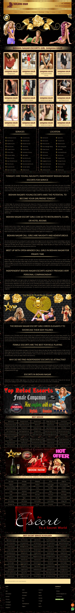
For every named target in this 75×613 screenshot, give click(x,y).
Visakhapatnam (25, 603)
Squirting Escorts (50, 569)
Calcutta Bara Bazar (11, 488)
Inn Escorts (50, 559)
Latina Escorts (11, 569)
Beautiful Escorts (64, 446)
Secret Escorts (63, 546)
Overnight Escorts (24, 439)
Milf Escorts (37, 424)
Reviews (34, 12)
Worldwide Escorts (50, 556)
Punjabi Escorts (61, 158)
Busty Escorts (10, 146)
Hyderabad (24, 592)
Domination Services (27, 152)
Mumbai (40, 598)
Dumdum (64, 488)
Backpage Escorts (24, 546)
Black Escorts (37, 566)
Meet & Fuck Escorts (64, 543)
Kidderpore (63, 491)
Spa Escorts (64, 549)
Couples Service (11, 149)
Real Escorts (50, 563)
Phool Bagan (64, 494)
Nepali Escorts (64, 553)
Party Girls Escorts (26, 161)
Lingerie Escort (24, 569)
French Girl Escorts (46, 164)
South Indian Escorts (11, 573)
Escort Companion (64, 556)
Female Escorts (37, 549)
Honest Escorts (37, 563)
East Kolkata (24, 501)
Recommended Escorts (27, 164)
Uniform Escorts (50, 442)
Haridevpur (24, 491)
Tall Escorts (63, 428)
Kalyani (50, 491)
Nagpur (23, 606)
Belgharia (11, 484)
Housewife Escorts (64, 576)
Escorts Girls (51, 549)
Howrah (37, 491)
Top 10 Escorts (24, 540)
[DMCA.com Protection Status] (59, 599)
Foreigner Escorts (62, 161)
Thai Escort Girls (61, 164)
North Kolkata (37, 501)
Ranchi (40, 606)
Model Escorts (25, 170)
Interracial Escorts (64, 566)
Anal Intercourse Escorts (50, 431)
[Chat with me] (72, 604)
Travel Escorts (24, 442)
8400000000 (59, 596)
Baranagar (24, 481)
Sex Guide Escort (24, 543)
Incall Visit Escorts (11, 446)
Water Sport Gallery (11, 170)
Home (16, 12)
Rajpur (24, 498)
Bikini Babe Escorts (50, 573)
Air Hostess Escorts (50, 576)
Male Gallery (25, 155)
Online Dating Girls (62, 146)
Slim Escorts (45, 155)
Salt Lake (37, 498)
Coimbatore (8, 604)
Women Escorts (61, 143)
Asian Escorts (10, 140)
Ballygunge (37, 481)
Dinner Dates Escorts (37, 434)
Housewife (50, 504)
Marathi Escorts (50, 553)
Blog (48, 12)
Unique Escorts (11, 549)
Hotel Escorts (61, 170)
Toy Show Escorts (11, 442)
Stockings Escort (64, 569)
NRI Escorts (60, 167)
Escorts (28, 12)
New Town (37, 494)
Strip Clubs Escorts (63, 559)
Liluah (11, 494)
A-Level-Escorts (26, 137)
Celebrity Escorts (46, 170)
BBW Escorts (11, 421)
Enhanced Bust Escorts (11, 424)
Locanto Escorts (11, 546)
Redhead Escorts (37, 428)
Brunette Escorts (26, 143)
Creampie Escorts (51, 566)
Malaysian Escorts (11, 556)
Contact (53, 12)
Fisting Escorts (37, 431)
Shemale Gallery (26, 167)
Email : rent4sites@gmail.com (62, 6)
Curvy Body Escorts (62, 152)
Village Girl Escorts (46, 158)
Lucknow (41, 590)
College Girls (64, 501)
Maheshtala (24, 494)
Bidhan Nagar (51, 484)
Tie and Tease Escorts (64, 439)
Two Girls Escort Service (37, 442)
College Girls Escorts (50, 421)
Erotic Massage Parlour (47, 146)
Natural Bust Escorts (64, 424)
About (21, 12)
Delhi (23, 590)
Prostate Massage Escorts (37, 439)
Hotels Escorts (37, 559)
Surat (40, 603)
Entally (11, 491)
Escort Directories (11, 543)
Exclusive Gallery (11, 155)
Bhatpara (37, 484)
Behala (50, 481)
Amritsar (7, 596)
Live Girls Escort (37, 543)
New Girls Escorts (26, 158)
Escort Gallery (64, 563)
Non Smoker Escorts (11, 428)
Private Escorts (45, 149)
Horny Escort (37, 573)
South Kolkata (50, 501)
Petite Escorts (10, 164)
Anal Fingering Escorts (24, 431)
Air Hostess (24, 504)
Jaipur (23, 598)
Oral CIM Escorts (64, 434)
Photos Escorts (45, 143)
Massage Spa (11, 504)
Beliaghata (24, 484)
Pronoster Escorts (51, 540)
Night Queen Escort (11, 540)
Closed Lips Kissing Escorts (11, 434)
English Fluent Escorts (24, 424)
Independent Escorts (24, 549)
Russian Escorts (10, 167)
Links (59, 12)
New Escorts (45, 137)
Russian (37, 504)
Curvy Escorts (25, 149)
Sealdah (50, 498)
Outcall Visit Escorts (24, 446)
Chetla (37, 488)
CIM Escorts (25, 146)
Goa (23, 601)
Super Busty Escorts (50, 428)
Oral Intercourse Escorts (64, 431)
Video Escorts (37, 540)
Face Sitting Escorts (11, 431)
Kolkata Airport (63, 498)
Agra (7, 591)
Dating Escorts (63, 540)
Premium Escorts (64, 573)
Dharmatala (50, 488)
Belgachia (64, 481)
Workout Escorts (24, 556)
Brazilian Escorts (11, 143)
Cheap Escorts (11, 566)
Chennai (7, 599)
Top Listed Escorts (11, 559)
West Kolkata (11, 501)
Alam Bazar (10, 481)
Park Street (50, 494)
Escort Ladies (11, 563)
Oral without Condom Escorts (11, 438)
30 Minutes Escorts (11, 137)
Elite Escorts (45, 140)
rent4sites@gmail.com (61, 593)
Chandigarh (8, 602)
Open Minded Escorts (12, 161)
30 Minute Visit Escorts (64, 442)
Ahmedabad (8, 593)
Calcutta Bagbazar (64, 484)
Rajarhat (11, 498)
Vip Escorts (60, 137)
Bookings (41, 12)
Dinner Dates (10, 152)
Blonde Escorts (25, 140)
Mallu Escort (24, 573)
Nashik (40, 595)
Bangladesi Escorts (46, 161)
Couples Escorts (37, 446)
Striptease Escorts (50, 439)
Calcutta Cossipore (24, 488)
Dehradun (24, 595)
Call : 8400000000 (65, 3)
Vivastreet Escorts (37, 546)
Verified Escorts (11, 576)
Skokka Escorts (50, 546)
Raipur (40, 592)
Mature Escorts (10, 158)
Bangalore (8, 607)
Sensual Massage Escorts (50, 434)
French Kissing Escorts (24, 434)
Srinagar (40, 601)
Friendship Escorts (11, 553)
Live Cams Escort (51, 543)
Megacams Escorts (37, 556)
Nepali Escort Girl (46, 167)
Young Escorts (61, 140)
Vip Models (60, 149)
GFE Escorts (45, 152)
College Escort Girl (24, 576)
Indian (63, 504)
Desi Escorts (60, 155)
